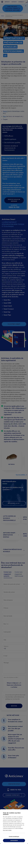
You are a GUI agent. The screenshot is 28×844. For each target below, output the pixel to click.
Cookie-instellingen (14, 836)
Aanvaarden (14, 840)
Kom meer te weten (7, 830)
